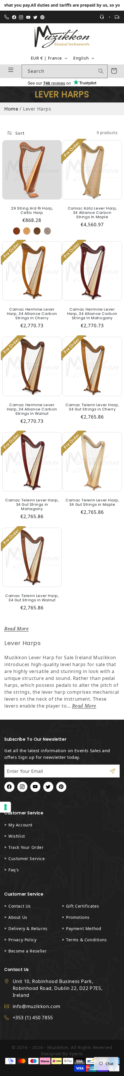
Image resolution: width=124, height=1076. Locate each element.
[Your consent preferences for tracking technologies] (5, 807)
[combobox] (64, 71)
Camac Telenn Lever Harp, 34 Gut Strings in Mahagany (32, 504)
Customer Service (26, 858)
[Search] (101, 71)
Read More (16, 629)
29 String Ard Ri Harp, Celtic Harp (32, 210)
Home (11, 109)
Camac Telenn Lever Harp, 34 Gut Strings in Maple (92, 502)
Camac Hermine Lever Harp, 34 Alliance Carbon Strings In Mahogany (92, 313)
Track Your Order (26, 847)
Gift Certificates (82, 906)
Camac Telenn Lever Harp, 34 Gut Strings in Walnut (32, 597)
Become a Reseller (27, 951)
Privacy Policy (22, 939)
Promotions (78, 917)
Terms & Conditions (86, 939)
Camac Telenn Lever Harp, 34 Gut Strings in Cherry (92, 406)
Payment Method (83, 928)
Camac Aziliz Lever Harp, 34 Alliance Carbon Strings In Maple (92, 212)
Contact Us (19, 906)
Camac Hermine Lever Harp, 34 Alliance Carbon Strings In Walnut (32, 408)
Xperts (76, 1053)
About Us (17, 917)
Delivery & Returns (28, 928)
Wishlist (16, 836)
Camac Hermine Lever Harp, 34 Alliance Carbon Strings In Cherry (32, 313)
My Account (20, 825)
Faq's (13, 869)
